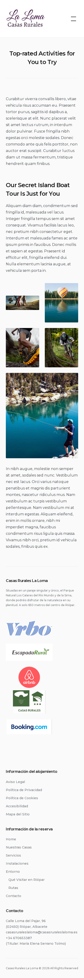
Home (11, 839)
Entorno (13, 872)
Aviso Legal (15, 782)
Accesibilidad (17, 806)
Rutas (13, 888)
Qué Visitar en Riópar (26, 880)
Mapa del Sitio (18, 814)
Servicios (13, 855)
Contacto (13, 896)
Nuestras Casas (19, 847)
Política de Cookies (22, 798)
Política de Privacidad (24, 790)
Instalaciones (17, 863)
